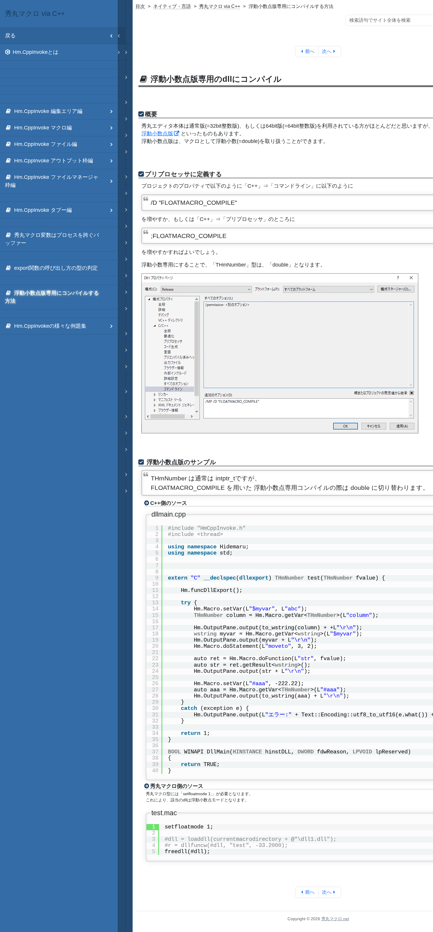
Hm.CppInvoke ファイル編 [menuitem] (45, 144)
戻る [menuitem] (10, 36)
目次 (140, 6)
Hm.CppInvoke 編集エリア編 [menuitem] (48, 111)
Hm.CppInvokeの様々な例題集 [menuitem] (50, 326)
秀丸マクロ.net (335, 918)
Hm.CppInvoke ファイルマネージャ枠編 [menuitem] (51, 181)
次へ (326, 51)
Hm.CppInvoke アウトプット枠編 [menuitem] (53, 161)
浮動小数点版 (157, 134)
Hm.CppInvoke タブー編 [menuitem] (43, 210)
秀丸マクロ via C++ (219, 6)
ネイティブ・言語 (172, 6)
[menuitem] (59, 52)
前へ (310, 51)
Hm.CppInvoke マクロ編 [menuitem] (43, 128)
